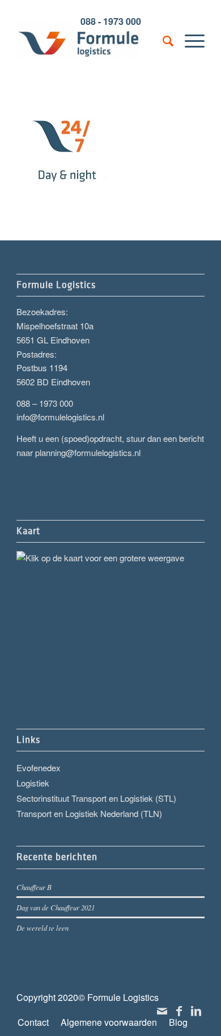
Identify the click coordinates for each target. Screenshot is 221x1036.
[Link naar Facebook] (179, 1010)
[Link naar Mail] (162, 1010)
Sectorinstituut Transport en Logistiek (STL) (96, 798)
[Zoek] (162, 40)
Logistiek (32, 783)
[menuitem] (162, 40)
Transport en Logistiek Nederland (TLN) (89, 813)
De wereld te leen (42, 927)
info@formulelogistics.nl (60, 417)
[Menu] (189, 40)
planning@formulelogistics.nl (88, 452)
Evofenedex (38, 767)
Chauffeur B (34, 887)
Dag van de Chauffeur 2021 (55, 907)
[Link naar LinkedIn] (196, 1010)
